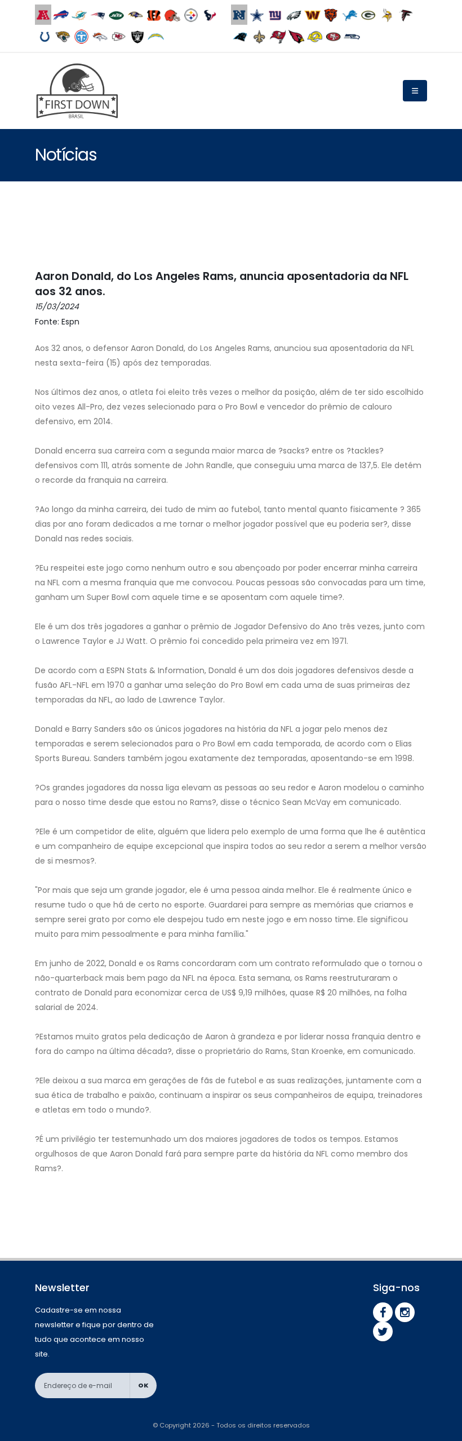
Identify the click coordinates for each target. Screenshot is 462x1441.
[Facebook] (383, 1312)
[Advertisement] (240, 226)
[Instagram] (405, 1312)
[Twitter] (383, 1331)
